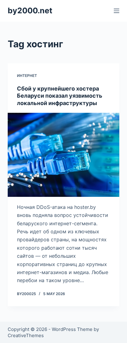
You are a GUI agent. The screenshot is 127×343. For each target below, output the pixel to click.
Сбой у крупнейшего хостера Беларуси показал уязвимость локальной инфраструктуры (59, 95)
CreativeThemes (26, 335)
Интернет (27, 75)
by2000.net (30, 10)
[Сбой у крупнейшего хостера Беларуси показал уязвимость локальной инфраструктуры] (64, 155)
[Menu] (116, 11)
